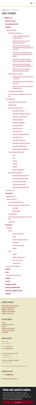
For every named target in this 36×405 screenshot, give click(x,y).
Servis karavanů (10, 190)
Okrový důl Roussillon (18, 233)
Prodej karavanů (10, 99)
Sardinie (15, 254)
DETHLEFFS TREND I (18, 125)
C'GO (14, 158)
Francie (10, 231)
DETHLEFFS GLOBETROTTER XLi (21, 134)
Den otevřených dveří (11, 24)
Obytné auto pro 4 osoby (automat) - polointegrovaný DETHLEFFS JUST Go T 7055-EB (23, 54)
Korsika (14, 248)
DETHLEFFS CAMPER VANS (19, 146)
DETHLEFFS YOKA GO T (18, 111)
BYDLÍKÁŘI (15, 208)
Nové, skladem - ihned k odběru (10, 305)
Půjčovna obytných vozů (8, 328)
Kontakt (7, 278)
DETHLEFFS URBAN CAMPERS (20, 149)
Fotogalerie (9, 228)
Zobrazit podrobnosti (15, 399)
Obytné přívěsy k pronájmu (15, 73)
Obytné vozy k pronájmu (14, 33)
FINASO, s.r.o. (8, 18)
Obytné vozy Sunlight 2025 (15, 172)
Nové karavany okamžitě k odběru (17, 102)
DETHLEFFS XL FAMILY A (19, 140)
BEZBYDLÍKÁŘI (16, 211)
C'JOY (14, 155)
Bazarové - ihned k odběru (8, 307)
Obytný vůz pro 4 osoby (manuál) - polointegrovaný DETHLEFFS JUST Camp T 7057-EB (23, 47)
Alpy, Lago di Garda (18, 260)
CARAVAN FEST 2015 (11, 199)
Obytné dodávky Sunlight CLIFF (21, 187)
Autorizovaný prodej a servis (13, 275)
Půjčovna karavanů (11, 30)
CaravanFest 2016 (10, 196)
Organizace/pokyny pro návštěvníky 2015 (19, 205)
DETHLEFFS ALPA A (17, 137)
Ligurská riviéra (16, 263)
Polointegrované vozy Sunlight (20, 178)
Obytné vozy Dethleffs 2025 (15, 108)
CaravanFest (9, 193)
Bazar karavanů (12, 105)
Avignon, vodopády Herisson (20, 239)
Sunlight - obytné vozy (7, 313)
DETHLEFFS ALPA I (17, 131)
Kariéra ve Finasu (10, 21)
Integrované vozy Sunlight (19, 181)
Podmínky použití (10, 284)
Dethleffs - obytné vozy (8, 309)
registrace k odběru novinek (13, 290)
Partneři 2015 (11, 222)
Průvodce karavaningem (8, 330)
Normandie (16, 242)
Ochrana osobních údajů (12, 287)
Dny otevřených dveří (7, 324)
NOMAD (15, 166)
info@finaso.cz (9, 348)
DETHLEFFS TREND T (18, 119)
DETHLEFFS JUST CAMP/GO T (20, 116)
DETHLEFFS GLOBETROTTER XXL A (21, 143)
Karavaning (8, 225)
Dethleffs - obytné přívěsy (8, 311)
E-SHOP (7, 281)
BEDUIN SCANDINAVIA (18, 169)
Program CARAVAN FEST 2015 (16, 202)
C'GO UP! (15, 161)
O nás (7, 272)
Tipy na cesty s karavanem (13, 266)
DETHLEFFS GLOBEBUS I (19, 122)
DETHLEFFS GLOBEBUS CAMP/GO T (22, 113)
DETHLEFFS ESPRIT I (18, 128)
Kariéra (3, 322)
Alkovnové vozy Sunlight (19, 184)
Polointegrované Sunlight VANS (21, 175)
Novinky (7, 269)
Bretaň (14, 236)
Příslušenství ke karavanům (15, 91)
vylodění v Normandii (18, 245)
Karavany (8, 27)
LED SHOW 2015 (12, 214)
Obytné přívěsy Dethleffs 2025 (16, 152)
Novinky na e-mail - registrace (9, 378)
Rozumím (18, 402)
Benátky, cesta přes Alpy (19, 257)
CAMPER (15, 164)
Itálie (9, 251)
